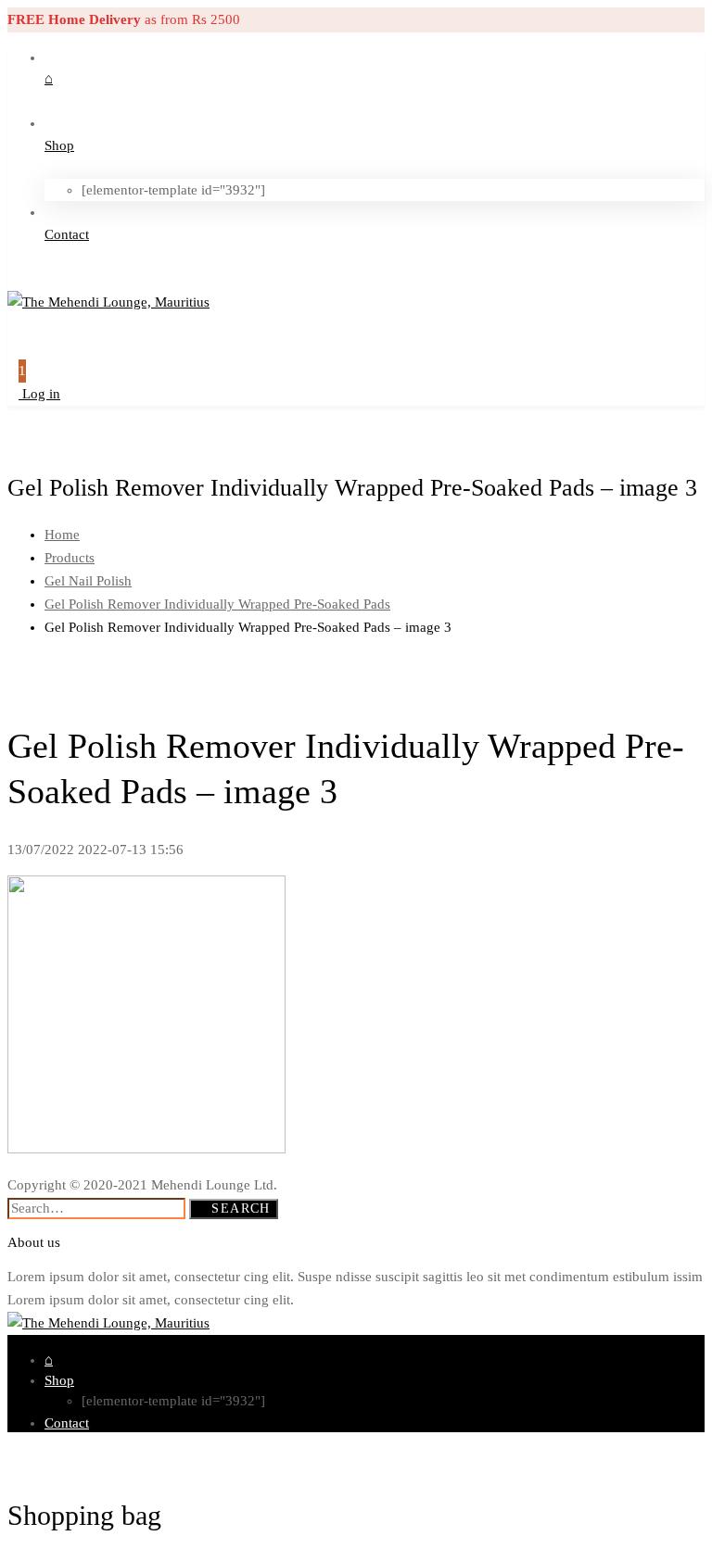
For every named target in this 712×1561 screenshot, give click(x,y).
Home (62, 534)
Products (69, 557)
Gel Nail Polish (88, 580)
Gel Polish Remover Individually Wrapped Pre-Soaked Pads (217, 604)
